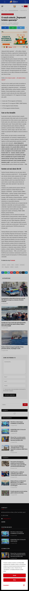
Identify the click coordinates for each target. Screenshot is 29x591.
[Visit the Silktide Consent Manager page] (24, 585)
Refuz (14, 580)
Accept (14, 575)
